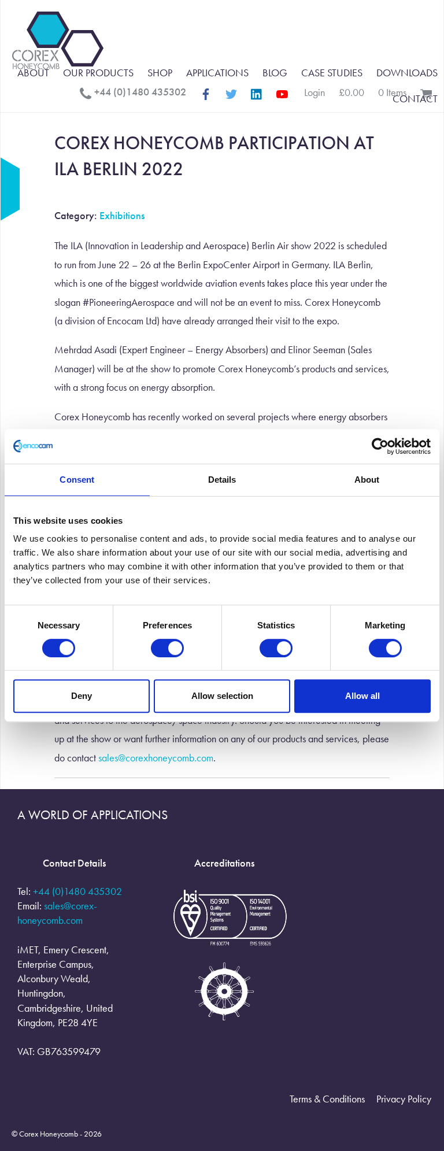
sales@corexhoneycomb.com (155, 757)
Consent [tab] (77, 479)
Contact (415, 98)
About (33, 72)
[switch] (167, 648)
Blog (274, 72)
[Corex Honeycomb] (57, 42)
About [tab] (367, 479)
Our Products (98, 72)
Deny (81, 696)
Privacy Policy (403, 1098)
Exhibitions (122, 215)
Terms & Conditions (327, 1098)
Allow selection (222, 696)
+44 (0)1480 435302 (77, 891)
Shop (159, 72)
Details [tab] (222, 479)
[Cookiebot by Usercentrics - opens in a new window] (380, 446)
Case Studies (331, 72)
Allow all (362, 696)
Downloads (407, 72)
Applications (217, 72)
